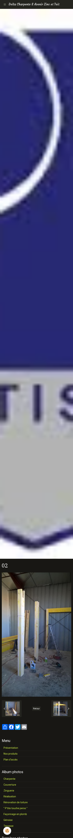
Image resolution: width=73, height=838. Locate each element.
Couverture (10, 784)
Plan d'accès (11, 759)
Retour (36, 708)
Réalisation (10, 796)
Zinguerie (9, 790)
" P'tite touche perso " (15, 808)
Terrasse (8, 825)
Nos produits (11, 753)
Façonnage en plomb (15, 814)
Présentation (11, 747)
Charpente (9, 778)
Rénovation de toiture (16, 802)
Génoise (8, 820)
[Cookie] (7, 831)
